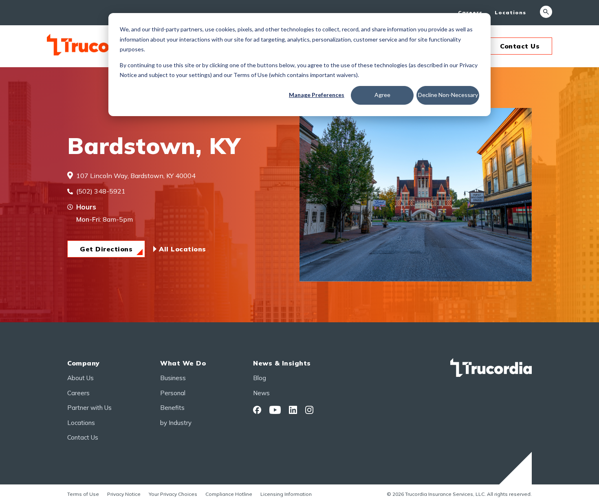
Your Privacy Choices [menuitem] (173, 494)
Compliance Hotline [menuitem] (228, 494)
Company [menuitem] (83, 363)
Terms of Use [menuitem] (83, 494)
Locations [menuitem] (510, 12)
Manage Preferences (316, 94)
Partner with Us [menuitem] (89, 408)
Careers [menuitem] (470, 12)
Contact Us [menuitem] (82, 437)
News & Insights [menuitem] (282, 363)
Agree (382, 94)
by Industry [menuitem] (176, 423)
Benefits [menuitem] (172, 408)
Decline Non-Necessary (448, 94)
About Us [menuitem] (80, 378)
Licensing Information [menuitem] (286, 494)
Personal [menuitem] (172, 393)
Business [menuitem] (173, 378)
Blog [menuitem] (259, 378)
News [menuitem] (261, 393)
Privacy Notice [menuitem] (124, 494)
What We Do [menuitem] (183, 363)
